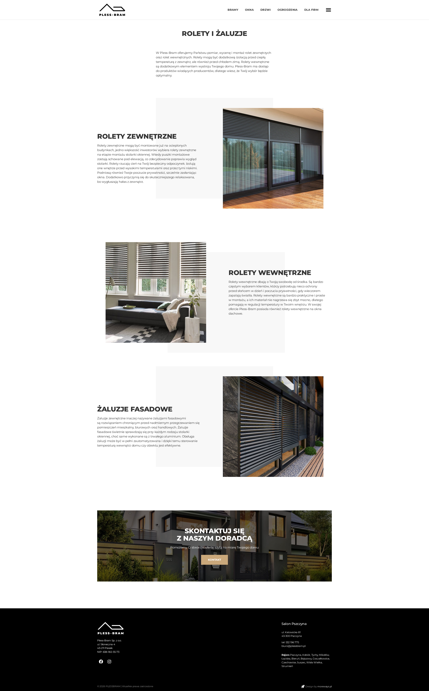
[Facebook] (101, 661)
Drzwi (265, 9)
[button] (214, 560)
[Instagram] (109, 661)
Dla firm (311, 9)
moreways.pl (324, 686)
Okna (249, 9)
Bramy (233, 9)
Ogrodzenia (288, 9)
